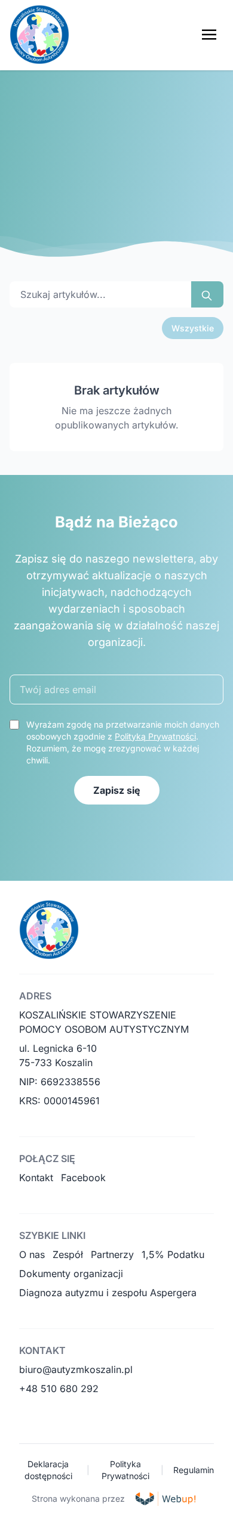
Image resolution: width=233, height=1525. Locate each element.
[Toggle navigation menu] (209, 34)
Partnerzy (112, 1254)
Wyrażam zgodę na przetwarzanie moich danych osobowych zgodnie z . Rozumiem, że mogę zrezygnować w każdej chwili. (122, 742)
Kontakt (36, 1178)
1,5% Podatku (173, 1254)
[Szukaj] (207, 294)
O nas (32, 1254)
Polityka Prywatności (125, 1470)
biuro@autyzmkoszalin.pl (76, 1369)
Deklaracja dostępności (48, 1470)
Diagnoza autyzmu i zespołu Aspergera (108, 1293)
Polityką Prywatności (155, 736)
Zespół (68, 1254)
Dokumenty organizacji (71, 1273)
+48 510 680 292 (59, 1388)
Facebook (83, 1178)
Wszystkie (192, 328)
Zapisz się (116, 790)
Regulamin (193, 1470)
